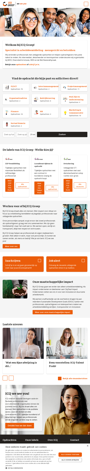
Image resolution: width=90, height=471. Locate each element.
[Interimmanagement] (45, 87)
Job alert (54, 260)
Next (13, 377)
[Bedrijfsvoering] (45, 99)
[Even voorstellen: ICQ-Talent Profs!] (66, 352)
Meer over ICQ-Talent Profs (39, 188)
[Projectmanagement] (74, 87)
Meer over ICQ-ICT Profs (68, 185)
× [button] (87, 446)
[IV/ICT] (16, 87)
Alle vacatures (80, 185)
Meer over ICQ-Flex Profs (10, 185)
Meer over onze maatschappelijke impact (52, 312)
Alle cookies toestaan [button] (70, 454)
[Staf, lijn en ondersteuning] (74, 99)
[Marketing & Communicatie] (74, 112)
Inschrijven (13, 260)
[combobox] (8, 134)
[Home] (22, 4)
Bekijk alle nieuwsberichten (75, 378)
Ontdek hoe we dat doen (20, 425)
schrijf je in (34, 64)
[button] (30, 468)
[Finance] (16, 112)
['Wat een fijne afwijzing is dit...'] (23, 352)
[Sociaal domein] (16, 124)
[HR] (45, 112)
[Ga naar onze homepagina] (9, 4)
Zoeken (62, 134)
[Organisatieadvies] (16, 99)
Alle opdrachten (22, 185)
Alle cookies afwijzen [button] (70, 460)
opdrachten (21, 64)
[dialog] (45, 457)
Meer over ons (11, 246)
